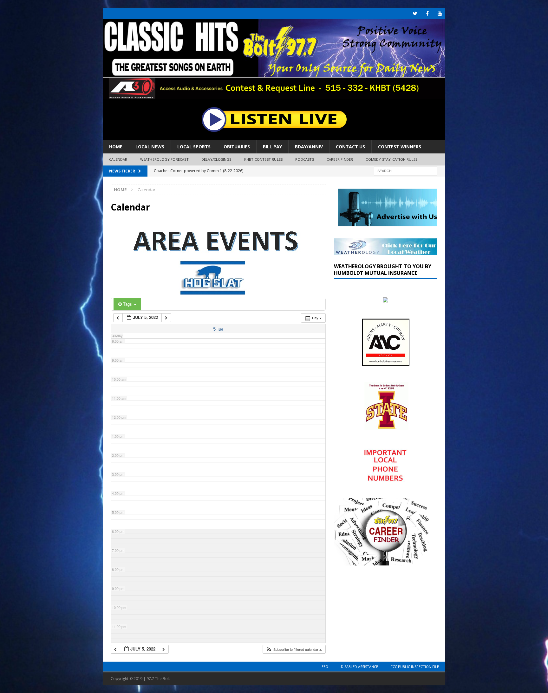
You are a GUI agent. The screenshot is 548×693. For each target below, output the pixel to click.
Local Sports (194, 147)
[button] (294, 649)
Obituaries (237, 147)
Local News (149, 147)
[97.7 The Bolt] (274, 95)
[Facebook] (427, 13)
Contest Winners (399, 147)
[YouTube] (439, 13)
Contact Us (350, 147)
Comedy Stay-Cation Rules (391, 159)
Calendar (118, 159)
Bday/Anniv (309, 147)
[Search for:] (405, 170)
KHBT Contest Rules (263, 159)
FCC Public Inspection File (415, 666)
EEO (325, 666)
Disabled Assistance (359, 666)
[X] (415, 13)
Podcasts (304, 159)
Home (115, 147)
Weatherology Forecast (164, 159)
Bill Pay (272, 147)
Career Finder (340, 159)
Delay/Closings (216, 159)
